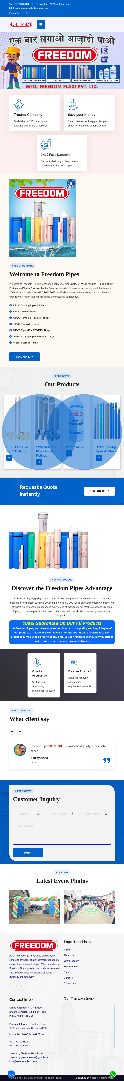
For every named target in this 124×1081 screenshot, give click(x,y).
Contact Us (98, 493)
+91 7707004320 (21, 4)
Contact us (70, 985)
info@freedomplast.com (23, 1063)
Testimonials (71, 968)
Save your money (81, 115)
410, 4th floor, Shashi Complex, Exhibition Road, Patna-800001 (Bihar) (27, 1014)
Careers (68, 979)
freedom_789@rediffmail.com (54, 4)
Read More (23, 356)
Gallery (68, 974)
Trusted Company (28, 115)
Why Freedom (71, 962)
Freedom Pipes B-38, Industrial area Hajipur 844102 (28, 1028)
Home (67, 951)
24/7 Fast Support (55, 155)
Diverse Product (79, 673)
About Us (69, 957)
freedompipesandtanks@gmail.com (31, 8)
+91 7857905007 (18, 1047)
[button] (39, 433)
